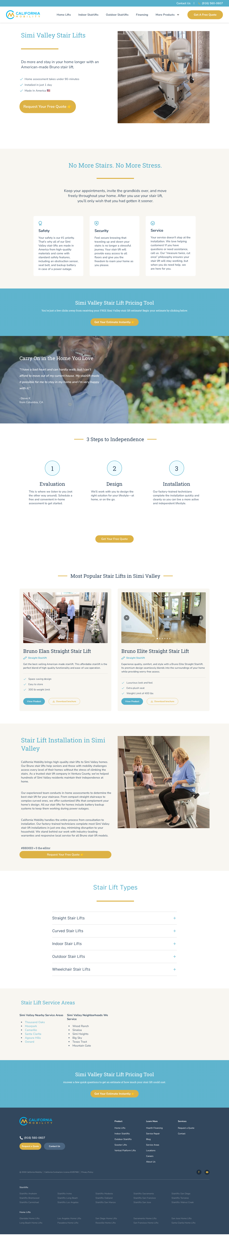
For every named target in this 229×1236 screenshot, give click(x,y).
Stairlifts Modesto (104, 1193)
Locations (150, 1150)
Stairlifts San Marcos (105, 1202)
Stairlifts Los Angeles (68, 1202)
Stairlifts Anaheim (28, 1193)
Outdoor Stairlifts (117, 15)
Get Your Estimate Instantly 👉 (114, 322)
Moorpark (31, 1026)
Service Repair (153, 1133)
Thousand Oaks (35, 1022)
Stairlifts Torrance (180, 1197)
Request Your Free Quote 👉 (47, 106)
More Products (165, 15)
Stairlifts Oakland (103, 1197)
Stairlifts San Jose (142, 1202)
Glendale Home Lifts (29, 1218)
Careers (149, 1156)
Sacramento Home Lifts (145, 1218)
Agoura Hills (33, 1038)
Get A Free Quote (205, 15)
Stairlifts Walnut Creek (183, 1202)
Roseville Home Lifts (105, 1222)
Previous (28, 617)
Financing (142, 15)
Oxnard (29, 1042)
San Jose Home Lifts (182, 1218)
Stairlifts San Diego (181, 1193)
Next (102, 617)
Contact (181, 1133)
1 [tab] (59, 638)
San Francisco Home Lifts (146, 1222)
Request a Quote (30, 1146)
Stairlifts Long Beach (67, 1197)
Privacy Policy (87, 1172)
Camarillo (31, 1030)
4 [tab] (66, 638)
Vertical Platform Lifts (125, 1150)
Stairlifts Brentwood (29, 1197)
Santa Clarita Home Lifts (184, 1222)
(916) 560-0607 (212, 3)
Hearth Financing (154, 1128)
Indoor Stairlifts (88, 15)
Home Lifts (64, 15)
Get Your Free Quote (114, 539)
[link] (198, 1172)
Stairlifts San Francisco (145, 1197)
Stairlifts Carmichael (29, 1202)
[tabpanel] (65, 617)
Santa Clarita (33, 1034)
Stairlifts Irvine (64, 1193)
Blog (148, 1139)
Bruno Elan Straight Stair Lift (57, 651)
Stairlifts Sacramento (144, 1193)
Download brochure (66, 701)
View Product (34, 701)
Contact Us (184, 3)
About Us (150, 1161)
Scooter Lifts (120, 1144)
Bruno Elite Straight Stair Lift (155, 651)
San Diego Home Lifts (106, 1218)
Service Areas (152, 1144)
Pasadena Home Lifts (67, 1222)
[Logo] (23, 15)
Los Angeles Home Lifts (69, 1218)
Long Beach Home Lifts (30, 1222)
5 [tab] (69, 638)
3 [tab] (64, 638)
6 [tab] (71, 638)
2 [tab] (61, 638)
